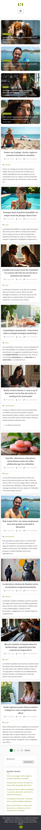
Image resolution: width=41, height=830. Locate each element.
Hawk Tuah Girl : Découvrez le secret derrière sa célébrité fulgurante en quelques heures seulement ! (20, 118)
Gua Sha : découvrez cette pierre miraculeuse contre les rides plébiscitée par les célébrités (20, 461)
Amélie (20, 159)
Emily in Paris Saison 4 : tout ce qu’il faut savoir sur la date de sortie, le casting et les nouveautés (20, 393)
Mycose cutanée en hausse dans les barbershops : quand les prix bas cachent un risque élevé (20, 647)
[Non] (39, 823)
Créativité (5, 87)
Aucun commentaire (31, 159)
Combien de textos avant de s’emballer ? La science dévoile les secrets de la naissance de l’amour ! (20, 273)
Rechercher (11, 759)
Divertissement (7, 34)
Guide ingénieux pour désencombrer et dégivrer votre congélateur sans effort (20, 710)
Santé (6, 225)
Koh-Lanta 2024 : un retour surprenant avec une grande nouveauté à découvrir (20, 65)
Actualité (7, 165)
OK (21, 827)
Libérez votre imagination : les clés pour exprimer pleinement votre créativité (18, 91)
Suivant (27, 750)
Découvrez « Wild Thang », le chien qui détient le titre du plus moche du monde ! (20, 38)
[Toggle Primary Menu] (20, 11)
